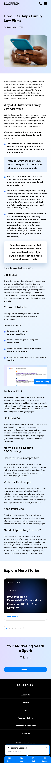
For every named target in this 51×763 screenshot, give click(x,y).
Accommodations (26, 718)
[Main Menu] (45, 3)
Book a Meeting (42, 381)
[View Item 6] (20, 628)
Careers (25, 702)
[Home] (12, 3)
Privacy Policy (25, 733)
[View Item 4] (15, 628)
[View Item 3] (12, 628)
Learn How (25, 670)
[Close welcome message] (46, 748)
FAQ (26, 710)
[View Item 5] (18, 628)
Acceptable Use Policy (26, 725)
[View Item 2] (9, 628)
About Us (25, 694)
